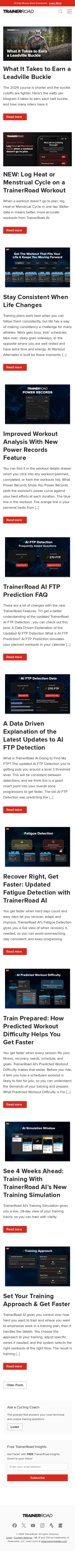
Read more (16, 117)
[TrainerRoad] (18, 11)
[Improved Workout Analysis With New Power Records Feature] (37, 404)
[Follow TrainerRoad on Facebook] (14, 1525)
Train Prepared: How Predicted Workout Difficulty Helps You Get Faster (33, 1030)
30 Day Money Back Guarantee (37, 3)
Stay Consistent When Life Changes (35, 300)
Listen (15, 1427)
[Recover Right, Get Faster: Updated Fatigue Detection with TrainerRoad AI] (37, 846)
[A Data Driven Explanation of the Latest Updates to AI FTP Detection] (37, 694)
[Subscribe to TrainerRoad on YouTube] (33, 1525)
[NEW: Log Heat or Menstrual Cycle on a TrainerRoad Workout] (37, 149)
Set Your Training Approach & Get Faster (36, 1300)
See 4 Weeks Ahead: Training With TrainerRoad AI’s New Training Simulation (35, 1182)
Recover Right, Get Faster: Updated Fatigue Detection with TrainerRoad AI (37, 888)
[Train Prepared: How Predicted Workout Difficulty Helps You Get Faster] (37, 988)
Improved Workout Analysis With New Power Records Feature (30, 445)
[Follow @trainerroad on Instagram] (42, 1525)
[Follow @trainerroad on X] (24, 1525)
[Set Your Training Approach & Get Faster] (37, 1266)
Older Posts (15, 1385)
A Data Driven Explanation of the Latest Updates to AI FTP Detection (33, 735)
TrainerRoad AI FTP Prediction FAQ (31, 590)
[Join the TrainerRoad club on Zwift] (60, 1525)
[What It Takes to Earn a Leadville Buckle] (37, 44)
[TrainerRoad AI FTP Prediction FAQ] (37, 557)
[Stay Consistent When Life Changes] (37, 267)
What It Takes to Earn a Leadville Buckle (37, 72)
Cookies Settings (23, 1537)
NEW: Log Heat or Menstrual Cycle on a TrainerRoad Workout (34, 182)
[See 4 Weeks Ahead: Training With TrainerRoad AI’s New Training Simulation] (37, 1141)
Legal (9, 1537)
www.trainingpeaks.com (54, 1541)
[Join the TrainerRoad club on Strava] (51, 1525)
